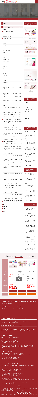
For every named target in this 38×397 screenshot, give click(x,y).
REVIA (4, 57)
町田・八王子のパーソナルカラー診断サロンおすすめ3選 (12, 88)
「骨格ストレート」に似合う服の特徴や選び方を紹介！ (12, 176)
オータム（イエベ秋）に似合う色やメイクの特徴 (12, 185)
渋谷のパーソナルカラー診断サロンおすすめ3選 (12, 112)
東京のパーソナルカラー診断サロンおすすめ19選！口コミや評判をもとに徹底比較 (18, 302)
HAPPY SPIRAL (6, 59)
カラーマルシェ (6, 75)
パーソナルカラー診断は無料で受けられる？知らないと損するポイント (12, 167)
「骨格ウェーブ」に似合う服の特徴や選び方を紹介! (12, 173)
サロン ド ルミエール (7, 80)
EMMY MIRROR (27, 330)
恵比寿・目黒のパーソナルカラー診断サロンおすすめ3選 (12, 94)
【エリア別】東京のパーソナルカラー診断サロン (26, 308)
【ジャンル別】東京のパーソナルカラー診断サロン (12, 119)
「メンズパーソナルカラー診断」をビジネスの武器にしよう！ (12, 156)
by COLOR (5, 64)
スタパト (4, 29)
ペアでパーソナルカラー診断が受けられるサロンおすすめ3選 (12, 134)
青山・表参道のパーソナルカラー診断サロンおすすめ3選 (12, 105)
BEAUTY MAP (6, 61)
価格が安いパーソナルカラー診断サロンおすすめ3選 (12, 139)
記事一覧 (4, 204)
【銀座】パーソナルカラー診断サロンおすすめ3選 (30, 157)
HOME (4, 23)
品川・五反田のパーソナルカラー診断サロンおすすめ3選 (12, 101)
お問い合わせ (5, 208)
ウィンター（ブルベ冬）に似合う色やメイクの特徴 (12, 183)
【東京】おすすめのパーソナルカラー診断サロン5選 (12, 27)
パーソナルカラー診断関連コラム (9, 141)
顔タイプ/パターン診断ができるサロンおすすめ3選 (12, 125)
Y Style (4, 45)
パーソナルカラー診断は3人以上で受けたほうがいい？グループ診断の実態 (12, 163)
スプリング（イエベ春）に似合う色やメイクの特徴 (26, 380)
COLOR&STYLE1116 (7, 54)
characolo (5, 43)
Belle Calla (5, 66)
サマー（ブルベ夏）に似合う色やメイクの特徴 (11, 187)
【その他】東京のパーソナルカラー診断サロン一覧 (10, 308)
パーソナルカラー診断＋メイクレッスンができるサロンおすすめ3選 (12, 122)
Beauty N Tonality (6, 68)
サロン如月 (5, 47)
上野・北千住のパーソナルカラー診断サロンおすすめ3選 (12, 97)
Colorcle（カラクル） (7, 38)
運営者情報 (5, 206)
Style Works (5, 71)
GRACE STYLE (6, 52)
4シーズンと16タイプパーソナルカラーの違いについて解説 (12, 171)
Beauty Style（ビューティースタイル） (10, 31)
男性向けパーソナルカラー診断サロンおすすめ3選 (12, 136)
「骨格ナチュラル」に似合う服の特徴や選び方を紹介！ (12, 180)
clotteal (4, 73)
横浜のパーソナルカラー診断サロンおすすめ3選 (12, 107)
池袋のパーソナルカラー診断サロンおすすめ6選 (12, 114)
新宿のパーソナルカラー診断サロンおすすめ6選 (12, 116)
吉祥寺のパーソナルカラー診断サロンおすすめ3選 (30, 136)
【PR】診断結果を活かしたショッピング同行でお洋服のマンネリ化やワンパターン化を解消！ (12, 201)
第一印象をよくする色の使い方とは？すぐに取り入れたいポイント (12, 160)
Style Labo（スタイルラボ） (8, 36)
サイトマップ (5, 211)
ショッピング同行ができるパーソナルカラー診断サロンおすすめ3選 (12, 130)
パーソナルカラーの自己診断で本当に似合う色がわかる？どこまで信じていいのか (12, 153)
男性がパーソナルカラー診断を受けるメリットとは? (12, 198)
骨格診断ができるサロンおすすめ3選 (10, 127)
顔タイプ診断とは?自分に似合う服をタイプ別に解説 (12, 143)
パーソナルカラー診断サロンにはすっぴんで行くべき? (12, 195)
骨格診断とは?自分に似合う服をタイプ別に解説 (12, 146)
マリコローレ (5, 82)
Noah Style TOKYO (6, 50)
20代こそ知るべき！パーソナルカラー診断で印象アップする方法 (12, 149)
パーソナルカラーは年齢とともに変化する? (11, 192)
